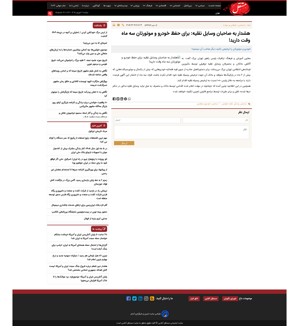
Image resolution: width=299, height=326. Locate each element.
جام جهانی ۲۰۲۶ (58, 6)
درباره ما (86, 6)
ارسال (124, 143)
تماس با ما (74, 6)
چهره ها (107, 6)
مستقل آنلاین (211, 299)
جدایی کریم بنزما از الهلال (95, 219)
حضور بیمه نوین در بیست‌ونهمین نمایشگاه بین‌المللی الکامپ (79, 212)
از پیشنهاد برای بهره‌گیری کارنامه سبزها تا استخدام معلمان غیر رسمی (79, 171)
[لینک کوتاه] (122, 25)
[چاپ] (114, 25)
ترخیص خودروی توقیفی (207, 104)
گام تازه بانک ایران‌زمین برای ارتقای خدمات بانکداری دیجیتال (79, 205)
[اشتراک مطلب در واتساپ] (129, 98)
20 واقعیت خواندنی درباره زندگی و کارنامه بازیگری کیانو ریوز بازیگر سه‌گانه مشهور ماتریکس (79, 104)
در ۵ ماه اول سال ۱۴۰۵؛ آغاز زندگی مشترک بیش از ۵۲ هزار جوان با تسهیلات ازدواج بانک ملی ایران (80, 150)
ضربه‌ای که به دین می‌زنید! (95, 43)
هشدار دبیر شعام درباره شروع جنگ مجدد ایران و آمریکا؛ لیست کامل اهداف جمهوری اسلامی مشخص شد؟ (78, 268)
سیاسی (201, 6)
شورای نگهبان (230, 299)
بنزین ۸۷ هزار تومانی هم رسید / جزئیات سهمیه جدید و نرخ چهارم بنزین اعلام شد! (80, 257)
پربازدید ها (97, 229)
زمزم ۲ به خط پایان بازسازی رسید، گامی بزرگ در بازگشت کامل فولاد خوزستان (78, 182)
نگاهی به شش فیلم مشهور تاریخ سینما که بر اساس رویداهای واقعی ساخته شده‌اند (79, 73)
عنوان (217, 13)
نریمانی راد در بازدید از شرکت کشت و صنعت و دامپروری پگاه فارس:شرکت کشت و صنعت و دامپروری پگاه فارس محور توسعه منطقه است (78, 194)
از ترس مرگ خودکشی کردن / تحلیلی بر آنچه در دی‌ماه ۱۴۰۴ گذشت (79, 34)
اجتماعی (176, 6)
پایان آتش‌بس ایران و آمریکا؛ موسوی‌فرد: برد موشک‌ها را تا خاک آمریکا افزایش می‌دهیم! (80, 279)
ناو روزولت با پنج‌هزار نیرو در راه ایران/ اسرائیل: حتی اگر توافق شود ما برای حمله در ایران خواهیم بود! (78, 161)
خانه (249, 25)
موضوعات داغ (245, 299)
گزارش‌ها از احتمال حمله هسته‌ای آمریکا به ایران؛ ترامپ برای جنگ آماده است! (79, 247)
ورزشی (136, 6)
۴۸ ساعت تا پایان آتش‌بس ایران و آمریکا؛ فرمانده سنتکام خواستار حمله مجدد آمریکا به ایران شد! (80, 236)
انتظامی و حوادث (229, 25)
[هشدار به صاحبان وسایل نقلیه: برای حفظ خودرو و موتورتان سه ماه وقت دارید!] (125, 99)
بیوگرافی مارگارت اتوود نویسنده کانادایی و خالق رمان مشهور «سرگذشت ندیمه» (80, 83)
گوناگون (97, 6)
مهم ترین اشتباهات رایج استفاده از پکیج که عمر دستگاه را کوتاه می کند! (78, 140)
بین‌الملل (188, 6)
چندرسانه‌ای (122, 6)
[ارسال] (118, 25)
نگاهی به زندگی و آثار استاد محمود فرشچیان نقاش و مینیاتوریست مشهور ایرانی (83, 115)
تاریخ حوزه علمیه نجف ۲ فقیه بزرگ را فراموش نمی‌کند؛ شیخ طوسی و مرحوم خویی (79, 62)
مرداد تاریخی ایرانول (97, 131)
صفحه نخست (214, 6)
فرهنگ (149, 6)
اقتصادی (162, 6)
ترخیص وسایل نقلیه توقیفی (234, 104)
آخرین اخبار (97, 126)
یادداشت (98, 26)
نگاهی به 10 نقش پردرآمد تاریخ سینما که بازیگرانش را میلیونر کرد (79, 94)
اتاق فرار (194, 299)
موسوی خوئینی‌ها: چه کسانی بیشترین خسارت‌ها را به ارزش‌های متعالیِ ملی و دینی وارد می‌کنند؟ (78, 52)
